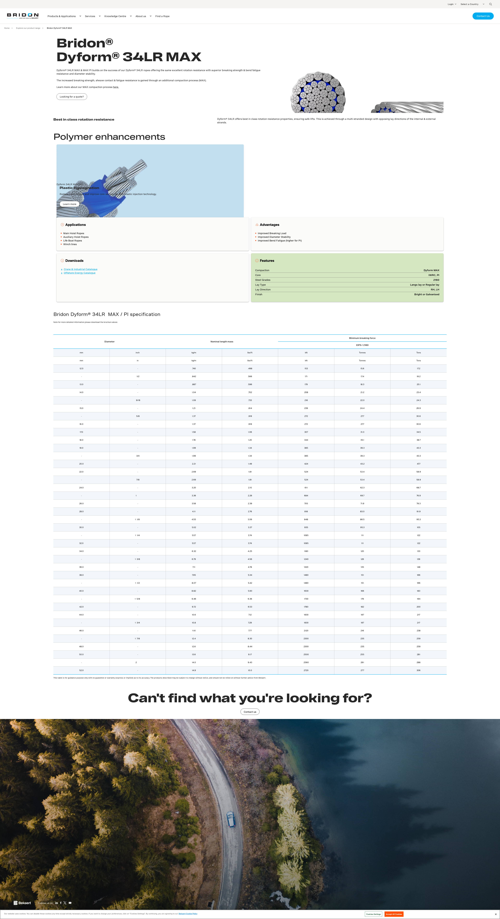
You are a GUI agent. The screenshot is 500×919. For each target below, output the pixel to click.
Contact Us (483, 16)
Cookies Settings (373, 914)
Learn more (69, 204)
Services (90, 16)
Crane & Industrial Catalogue (80, 269)
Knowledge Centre (115, 16)
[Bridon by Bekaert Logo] (22, 16)
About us (141, 16)
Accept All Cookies (394, 914)
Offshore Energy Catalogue (79, 273)
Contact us (250, 711)
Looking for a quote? (72, 96)
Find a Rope (162, 16)
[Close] (496, 914)
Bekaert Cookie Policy (188, 914)
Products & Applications (62, 16)
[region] (250, 914)
